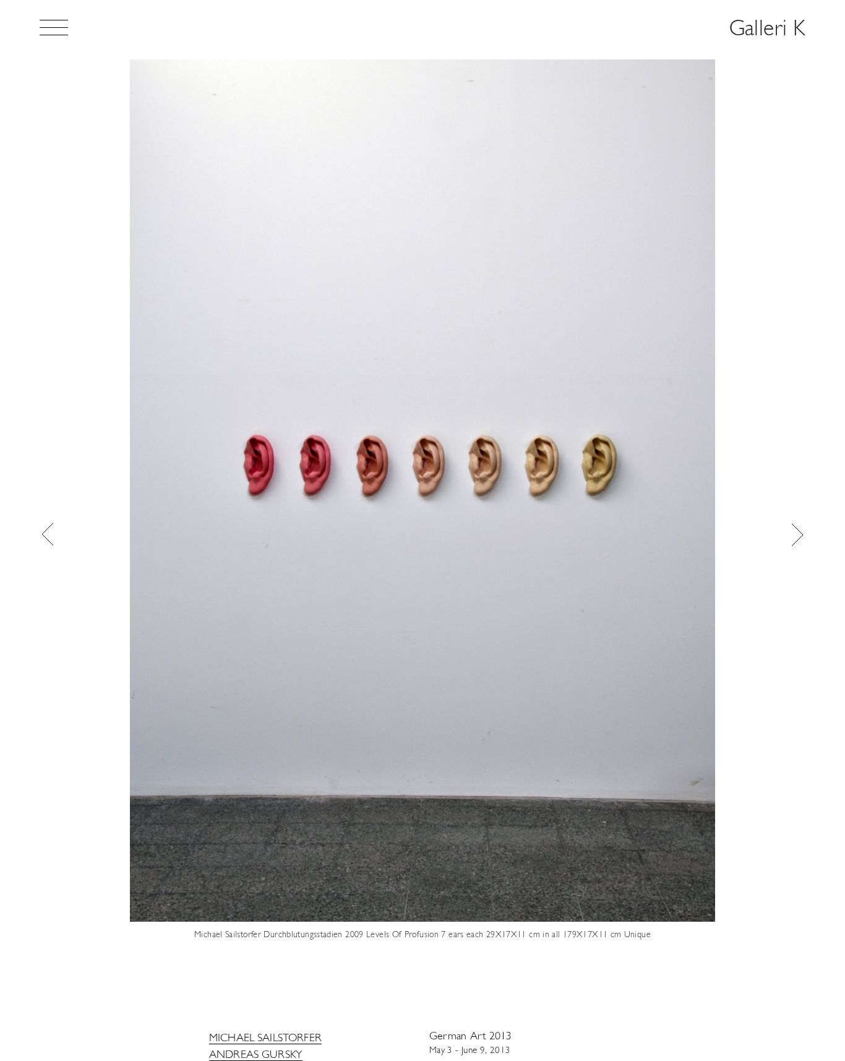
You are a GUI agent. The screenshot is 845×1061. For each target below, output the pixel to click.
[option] (422, 534)
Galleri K (767, 30)
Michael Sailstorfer (265, 1038)
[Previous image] (47, 534)
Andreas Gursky (255, 1055)
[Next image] (797, 534)
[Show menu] (54, 27)
